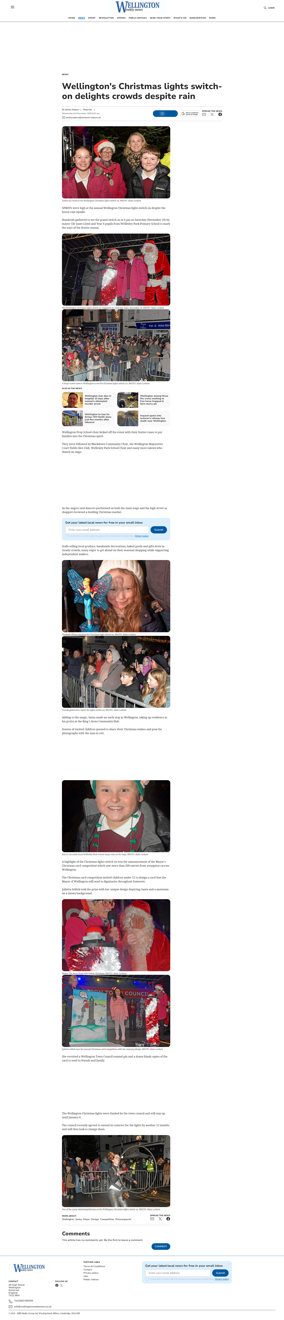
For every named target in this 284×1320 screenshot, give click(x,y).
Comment (161, 1246)
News (65, 74)
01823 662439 (25, 1300)
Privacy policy (90, 1272)
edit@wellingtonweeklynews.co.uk (32, 1306)
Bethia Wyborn (72, 109)
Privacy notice (142, 536)
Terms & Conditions (94, 1266)
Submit (158, 530)
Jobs (85, 1276)
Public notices (91, 1279)
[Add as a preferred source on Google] (189, 114)
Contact (87, 1269)
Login (271, 8)
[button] (12, 7)
